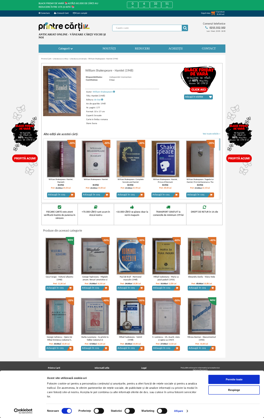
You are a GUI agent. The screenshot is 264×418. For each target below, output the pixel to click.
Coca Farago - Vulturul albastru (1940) (59, 278)
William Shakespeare (103, 92)
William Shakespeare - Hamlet (96, 179)
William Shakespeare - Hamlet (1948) (103, 59)
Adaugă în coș (56, 194)
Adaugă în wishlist (194, 97)
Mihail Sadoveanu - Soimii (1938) (130, 338)
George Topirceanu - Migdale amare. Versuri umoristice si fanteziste (95, 280)
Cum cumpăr (81, 13)
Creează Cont (63, 13)
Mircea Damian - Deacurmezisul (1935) (201, 338)
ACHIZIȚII (175, 48)
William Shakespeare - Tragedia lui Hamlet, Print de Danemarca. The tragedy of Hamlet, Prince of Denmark (200, 184)
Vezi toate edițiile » (211, 134)
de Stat (97, 100)
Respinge (234, 389)
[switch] (99, 411)
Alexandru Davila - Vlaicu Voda (201, 277)
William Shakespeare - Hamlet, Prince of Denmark (165, 181)
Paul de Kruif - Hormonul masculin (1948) (130, 278)
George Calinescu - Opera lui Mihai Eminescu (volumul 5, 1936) (59, 340)
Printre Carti (46, 59)
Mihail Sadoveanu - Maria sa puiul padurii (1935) (166, 278)
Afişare (178, 410)
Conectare (45, 13)
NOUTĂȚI (109, 48)
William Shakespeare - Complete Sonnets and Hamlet (130, 181)
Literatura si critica (60, 59)
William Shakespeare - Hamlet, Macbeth (61, 181)
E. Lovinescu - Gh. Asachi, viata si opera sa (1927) (166, 338)
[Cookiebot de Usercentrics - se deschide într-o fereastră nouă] (23, 411)
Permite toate (234, 379)
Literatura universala (78, 59)
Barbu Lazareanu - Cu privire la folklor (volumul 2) (95, 338)
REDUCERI (142, 48)
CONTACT (209, 48)
